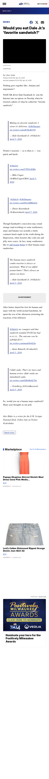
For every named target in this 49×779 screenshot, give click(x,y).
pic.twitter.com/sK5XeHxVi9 (23, 129)
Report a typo (9, 432)
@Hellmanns (34, 126)
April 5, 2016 (16, 139)
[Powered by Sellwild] (42, 597)
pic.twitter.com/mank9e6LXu (23, 343)
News (6, 22)
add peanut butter (17, 244)
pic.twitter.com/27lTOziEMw (23, 169)
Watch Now (41, 4)
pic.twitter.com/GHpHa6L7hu (23, 380)
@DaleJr (14, 165)
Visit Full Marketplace (38, 449)
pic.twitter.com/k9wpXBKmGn (23, 202)
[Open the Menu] (4, 4)
